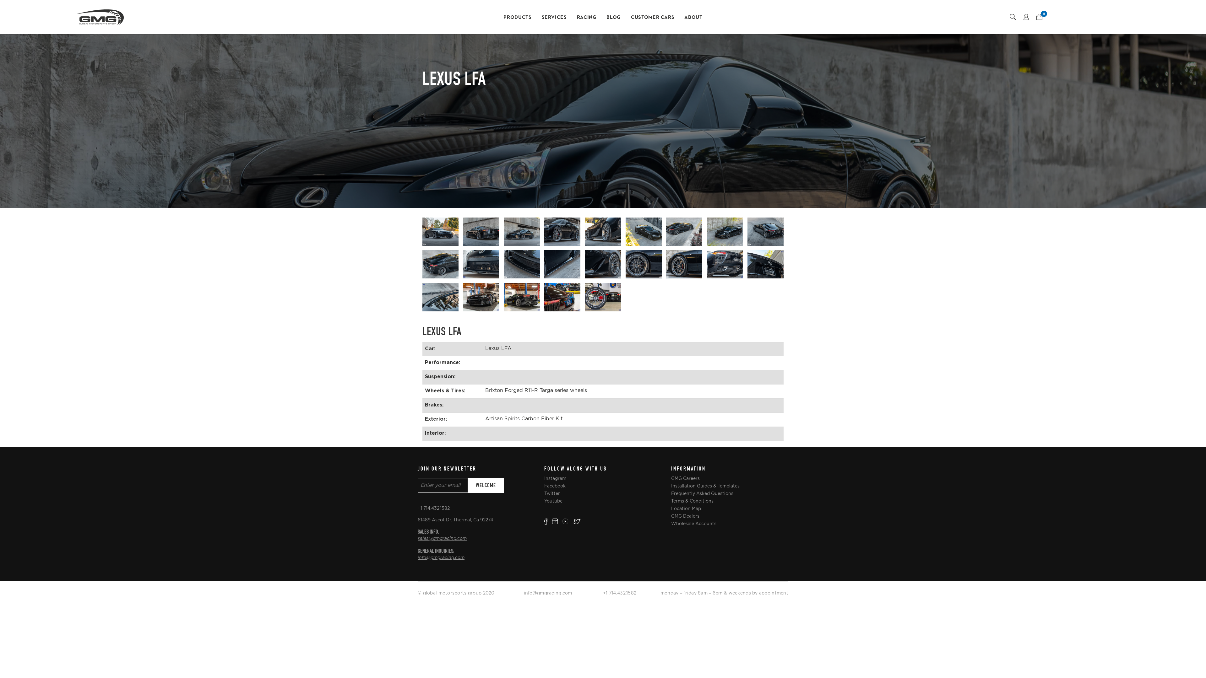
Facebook (555, 485)
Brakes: (434, 404)
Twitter (552, 493)
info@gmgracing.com (441, 558)
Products (517, 17)
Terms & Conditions (692, 500)
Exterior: (436, 419)
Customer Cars (652, 17)
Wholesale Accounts (693, 523)
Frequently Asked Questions (702, 493)
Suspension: (440, 376)
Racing (587, 17)
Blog (613, 17)
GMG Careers (685, 478)
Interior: (435, 433)
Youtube (553, 500)
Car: (430, 348)
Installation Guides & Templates (705, 485)
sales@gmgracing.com (442, 538)
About (693, 17)
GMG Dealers (685, 516)
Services (554, 17)
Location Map (686, 508)
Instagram (555, 478)
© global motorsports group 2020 (456, 592)
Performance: (442, 362)
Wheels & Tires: (445, 390)
